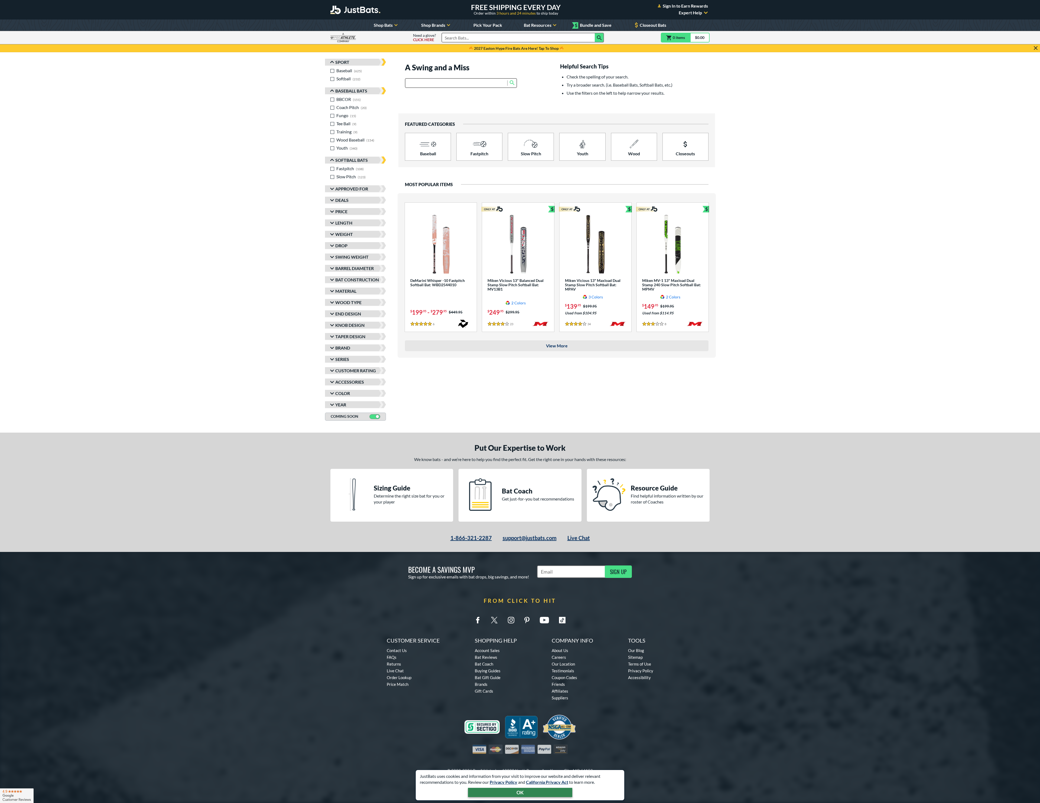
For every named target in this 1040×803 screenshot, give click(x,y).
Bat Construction (357, 279)
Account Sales (487, 650)
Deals (342, 200)
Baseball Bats (351, 90)
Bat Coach (484, 664)
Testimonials (563, 670)
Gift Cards (484, 691)
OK (520, 792)
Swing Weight (352, 256)
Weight (344, 234)
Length (343, 222)
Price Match (397, 684)
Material (345, 291)
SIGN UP (618, 572)
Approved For (351, 188)
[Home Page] (355, 9)
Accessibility (639, 677)
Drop (341, 245)
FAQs (391, 657)
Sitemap (635, 657)
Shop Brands (433, 25)
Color (342, 393)
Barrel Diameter (354, 268)
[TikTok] (562, 620)
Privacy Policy (503, 782)
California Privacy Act (547, 782)
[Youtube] (544, 620)
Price (341, 211)
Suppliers (560, 697)
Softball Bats (351, 160)
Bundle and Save (593, 25)
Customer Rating (355, 370)
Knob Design (350, 325)
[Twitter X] (494, 620)
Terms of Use (639, 664)
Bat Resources (537, 25)
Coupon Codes (564, 677)
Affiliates (560, 691)
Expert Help (690, 13)
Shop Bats (383, 25)
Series (342, 359)
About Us (560, 650)
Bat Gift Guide (487, 677)
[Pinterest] (526, 620)
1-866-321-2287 (471, 538)
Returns (394, 664)
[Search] (599, 37)
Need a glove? (424, 37)
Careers (559, 657)
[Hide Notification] (1035, 48)
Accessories (349, 381)
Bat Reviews (486, 657)
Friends (558, 684)
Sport (342, 62)
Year (340, 404)
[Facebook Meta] (477, 620)
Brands (481, 684)
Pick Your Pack (487, 25)
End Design (348, 313)
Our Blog (636, 650)
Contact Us (397, 650)
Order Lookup (399, 677)
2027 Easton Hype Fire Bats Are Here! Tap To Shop (516, 48)
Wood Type (348, 302)
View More (557, 345)
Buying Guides (487, 670)
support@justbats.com (530, 538)
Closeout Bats (653, 25)
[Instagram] (511, 620)
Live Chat (578, 538)
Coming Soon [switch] (344, 416)
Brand (342, 347)
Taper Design (350, 336)
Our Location (563, 664)
